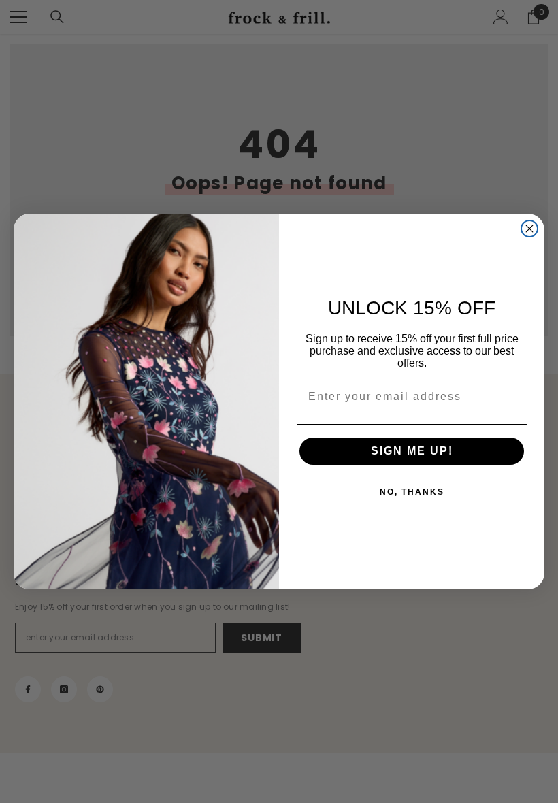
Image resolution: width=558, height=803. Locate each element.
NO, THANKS (412, 492)
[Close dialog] (529, 228)
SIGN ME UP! (412, 451)
